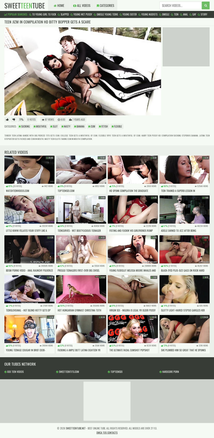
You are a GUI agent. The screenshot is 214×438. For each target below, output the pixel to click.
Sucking (25, 126)
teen (175, 14)
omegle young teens (107, 14)
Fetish (104, 126)
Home (60, 5)
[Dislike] (14, 119)
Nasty (66, 126)
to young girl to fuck (43, 14)
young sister (129, 14)
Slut (55, 126)
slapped (64, 14)
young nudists (149, 14)
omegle (165, 14)
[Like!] (7, 119)
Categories (106, 5)
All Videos (83, 5)
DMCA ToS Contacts (107, 433)
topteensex (116, 372)
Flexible (117, 126)
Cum (92, 126)
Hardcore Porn (170, 372)
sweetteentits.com (68, 372)
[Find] (206, 5)
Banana (80, 126)
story (203, 14)
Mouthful (41, 126)
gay (194, 14)
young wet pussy (82, 14)
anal (185, 14)
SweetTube (24, 5)
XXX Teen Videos (15, 372)
